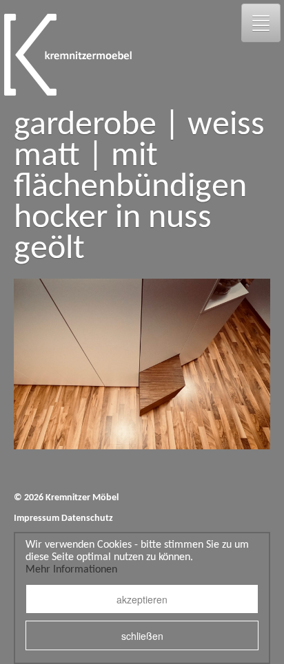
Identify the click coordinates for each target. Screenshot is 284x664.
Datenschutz (87, 518)
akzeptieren (142, 599)
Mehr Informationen (71, 569)
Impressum (36, 518)
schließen (142, 636)
